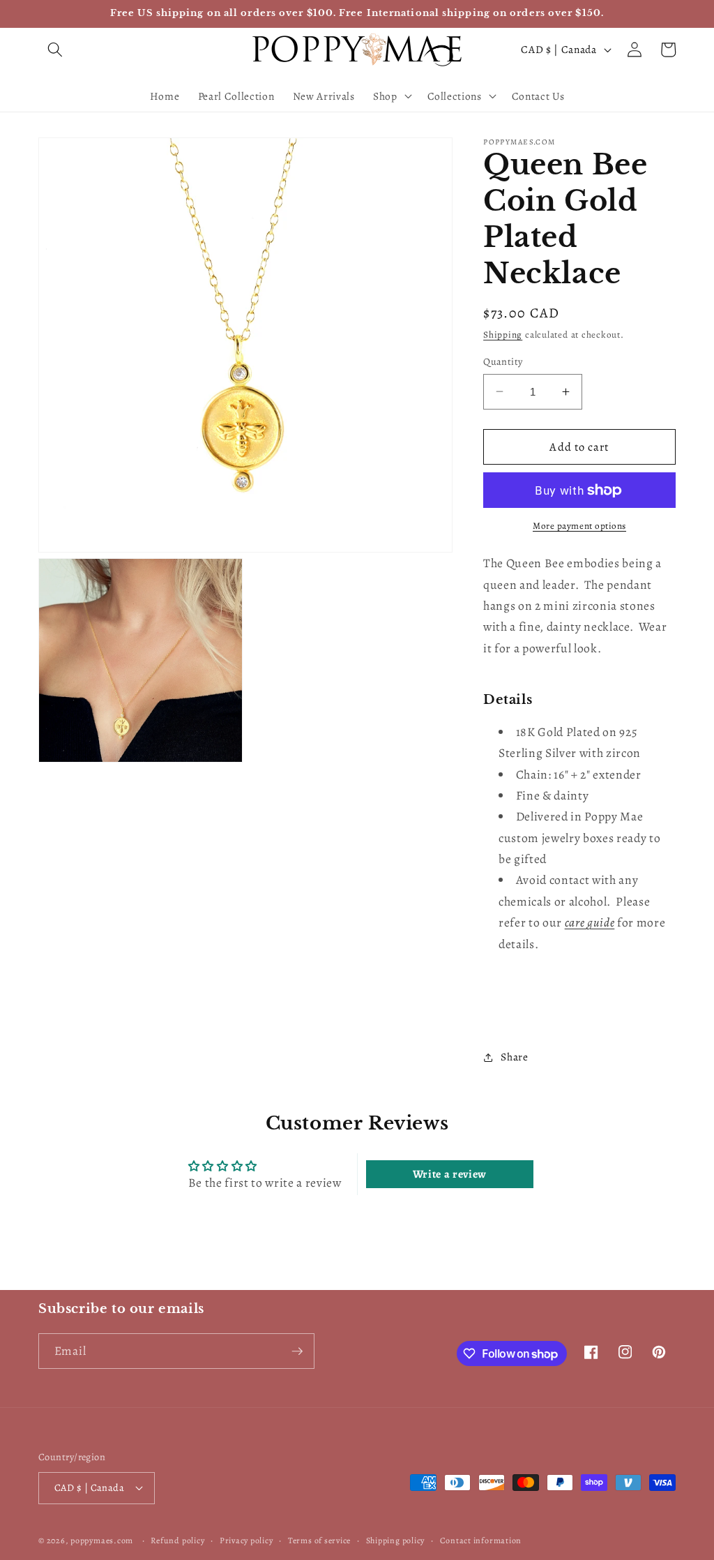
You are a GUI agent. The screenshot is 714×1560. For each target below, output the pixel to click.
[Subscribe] (297, 1351)
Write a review (450, 1174)
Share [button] (514, 1056)
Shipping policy (395, 1540)
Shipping (502, 335)
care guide (590, 922)
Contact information (481, 1540)
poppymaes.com (101, 1540)
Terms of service (319, 1540)
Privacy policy (246, 1540)
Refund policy (177, 1540)
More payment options (579, 526)
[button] (55, 49)
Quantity (503, 361)
